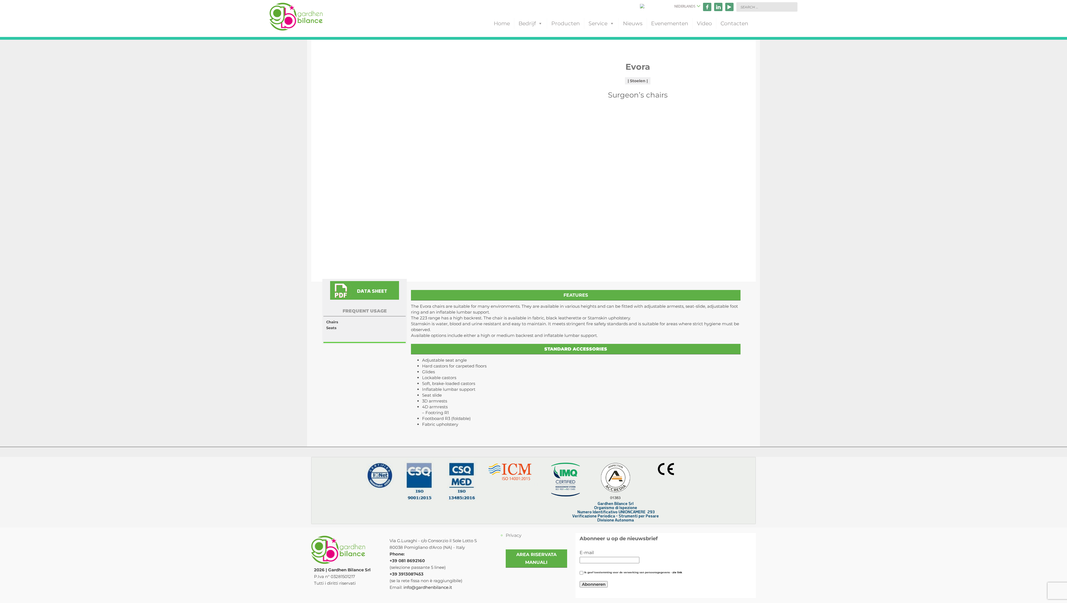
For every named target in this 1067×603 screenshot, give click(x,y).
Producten (565, 23)
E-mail (587, 552)
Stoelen (637, 80)
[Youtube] (729, 7)
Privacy (514, 535)
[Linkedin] (718, 7)
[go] (792, 7)
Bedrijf (527, 23)
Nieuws (632, 23)
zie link (677, 572)
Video (704, 23)
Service (598, 23)
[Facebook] (707, 7)
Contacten (734, 23)
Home (502, 23)
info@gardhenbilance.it (427, 587)
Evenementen (669, 23)
